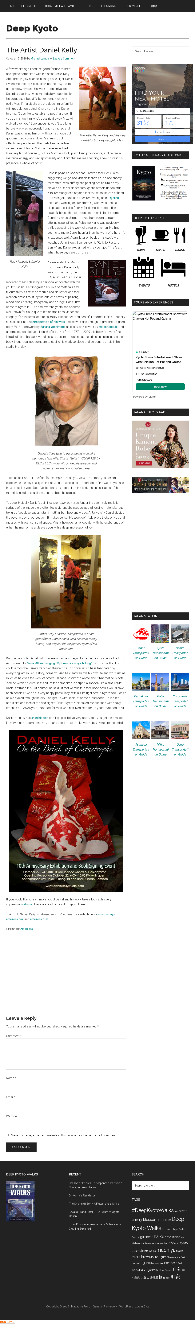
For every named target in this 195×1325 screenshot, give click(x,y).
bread (183, 1211)
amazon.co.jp (106, 914)
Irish (183, 1237)
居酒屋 (154, 1277)
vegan (148, 1270)
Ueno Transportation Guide (180, 749)
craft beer (164, 1220)
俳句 (177, 1269)
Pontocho (170, 1263)
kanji (176, 1243)
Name (11, 1078)
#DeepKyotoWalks (153, 1210)
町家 (175, 1277)
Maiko (179, 1250)
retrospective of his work (48, 322)
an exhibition (39, 718)
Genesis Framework (105, 1306)
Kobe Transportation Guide (160, 701)
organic (145, 1263)
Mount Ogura (157, 1257)
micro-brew (140, 1257)
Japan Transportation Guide (141, 653)
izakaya (149, 1243)
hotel (168, 1237)
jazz (171, 1243)
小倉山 (144, 1277)
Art (22, 928)
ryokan (114, 198)
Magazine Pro (79, 1306)
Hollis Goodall (108, 327)
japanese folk (161, 1243)
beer (176, 1211)
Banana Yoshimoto (52, 327)
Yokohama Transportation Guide (180, 701)
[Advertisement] (66, 971)
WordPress (126, 1306)
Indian (176, 1237)
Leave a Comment (64, 58)
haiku (159, 1236)
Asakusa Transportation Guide (141, 749)
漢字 (168, 1278)
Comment (14, 1036)
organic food (158, 1263)
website (26, 904)
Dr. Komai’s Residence (82, 1195)
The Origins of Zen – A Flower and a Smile (94, 1203)
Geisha (136, 1237)
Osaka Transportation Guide (180, 653)
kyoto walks (149, 1250)
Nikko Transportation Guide (160, 749)
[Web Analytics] (7, 1322)
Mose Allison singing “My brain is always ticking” (59, 663)
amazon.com (14, 919)
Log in (139, 1306)
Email (10, 1097)
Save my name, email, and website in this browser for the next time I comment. (64, 1135)
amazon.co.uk (39, 919)
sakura (137, 1269)
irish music (138, 1243)
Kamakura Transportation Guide (141, 701)
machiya (166, 1250)
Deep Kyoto (32, 28)
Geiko (182, 1229)
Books (29, 928)
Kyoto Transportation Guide (160, 653)
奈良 (137, 1277)
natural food (179, 1257)
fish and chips (170, 1229)
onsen (135, 1263)
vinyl (156, 1270)
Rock (180, 1263)
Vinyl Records (166, 1270)
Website (11, 1116)
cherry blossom (144, 1219)
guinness (146, 1237)
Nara (170, 1257)
